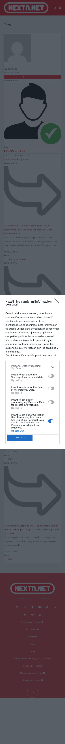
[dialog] (32, 372)
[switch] (51, 376)
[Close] (58, 301)
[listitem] (32, 367)
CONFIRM (20, 438)
